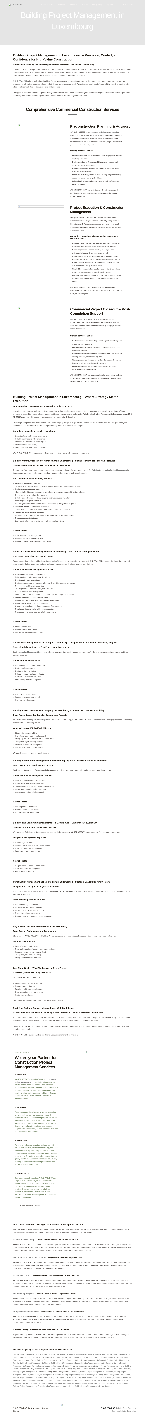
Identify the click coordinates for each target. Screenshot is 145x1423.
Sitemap (16, 1411)
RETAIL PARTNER (21, 1276)
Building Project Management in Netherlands (113, 1375)
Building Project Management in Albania (28, 1354)
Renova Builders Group (23, 1240)
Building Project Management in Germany (97, 1363)
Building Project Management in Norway (28, 1377)
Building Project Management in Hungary (47, 1366)
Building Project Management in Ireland (109, 1366)
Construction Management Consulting (31, 652)
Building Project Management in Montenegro (79, 1375)
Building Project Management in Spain (47, 1383)
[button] (66, 5)
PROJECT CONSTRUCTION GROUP (29, 1258)
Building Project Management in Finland (35, 1363)
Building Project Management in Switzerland (111, 1383)
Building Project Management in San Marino (37, 1380)
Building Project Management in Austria (90, 1354)
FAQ (30, 1408)
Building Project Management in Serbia (69, 1380)
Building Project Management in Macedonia (96, 1372)
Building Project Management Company (43, 720)
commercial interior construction (106, 132)
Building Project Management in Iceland (78, 1366)
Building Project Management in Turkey (28, 1386)
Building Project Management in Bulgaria (76, 1357)
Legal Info (109, 5)
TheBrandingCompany (23, 1294)
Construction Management (57, 561)
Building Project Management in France (66, 1363)
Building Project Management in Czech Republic (55, 1360)
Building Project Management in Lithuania (29, 1372)
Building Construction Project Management (109, 470)
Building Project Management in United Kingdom (93, 1386)
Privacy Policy (97, 5)
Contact (85, 5)
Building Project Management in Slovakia (100, 1380)
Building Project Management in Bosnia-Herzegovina (40, 1357)
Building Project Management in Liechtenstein (113, 1369)
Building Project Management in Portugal (90, 1377)
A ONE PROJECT (48, 5)
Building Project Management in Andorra (59, 1354)
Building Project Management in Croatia (108, 1357)
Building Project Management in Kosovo (50, 1369)
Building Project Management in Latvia (80, 1369)
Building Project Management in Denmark (90, 1360)
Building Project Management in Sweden (78, 1383)
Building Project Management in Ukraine (58, 1386)
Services (61, 5)
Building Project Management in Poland (59, 1377)
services (80, 142)
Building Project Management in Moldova (45, 1375)
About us (73, 5)
